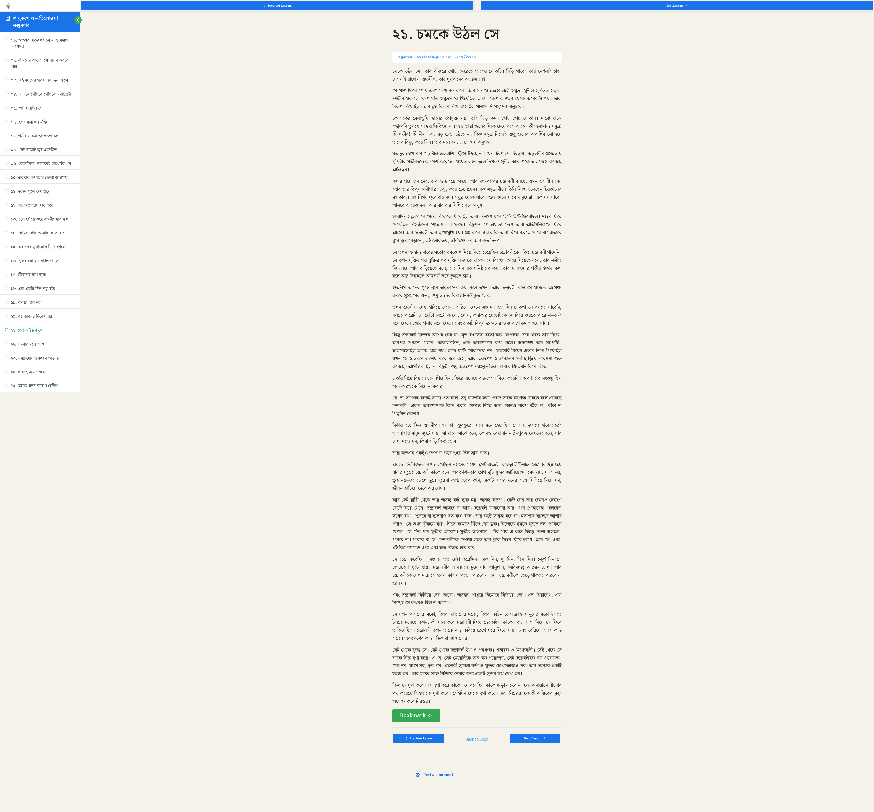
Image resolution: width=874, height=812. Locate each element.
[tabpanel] (477, 395)
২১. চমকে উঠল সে (462, 57)
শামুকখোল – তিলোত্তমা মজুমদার (35, 21)
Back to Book (477, 739)
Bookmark (413, 716)
